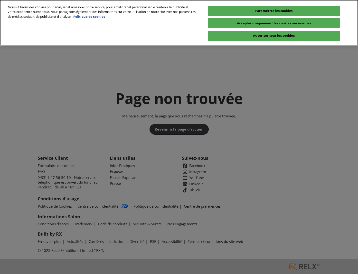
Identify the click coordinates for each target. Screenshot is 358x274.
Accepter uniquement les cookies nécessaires (274, 23)
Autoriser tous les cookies (273, 35)
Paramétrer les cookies (273, 11)
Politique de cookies (89, 16)
